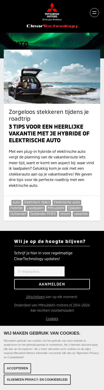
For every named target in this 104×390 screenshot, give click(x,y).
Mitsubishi (56, 208)
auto (16, 202)
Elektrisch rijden (37, 202)
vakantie (81, 213)
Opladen (74, 208)
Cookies (52, 318)
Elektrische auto (67, 202)
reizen (65, 213)
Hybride (16, 208)
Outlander (18, 213)
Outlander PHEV (43, 213)
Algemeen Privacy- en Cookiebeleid (37, 379)
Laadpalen (35, 208)
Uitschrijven (35, 297)
